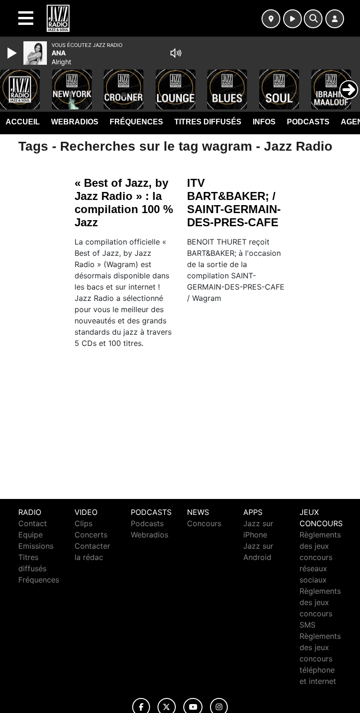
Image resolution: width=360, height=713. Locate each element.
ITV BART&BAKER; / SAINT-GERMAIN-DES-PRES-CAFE (234, 202)
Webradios (74, 122)
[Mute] (176, 53)
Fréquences (136, 122)
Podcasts (308, 122)
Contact (32, 523)
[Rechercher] (313, 18)
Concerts (91, 534)
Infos (264, 122)
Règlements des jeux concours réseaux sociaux (320, 557)
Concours (204, 523)
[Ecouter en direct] (292, 18)
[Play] (13, 53)
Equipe (30, 534)
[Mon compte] (334, 18)
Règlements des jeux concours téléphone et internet (320, 658)
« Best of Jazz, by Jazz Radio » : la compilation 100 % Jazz (124, 202)
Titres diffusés (207, 122)
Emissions (35, 546)
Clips (83, 523)
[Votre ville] (271, 18)
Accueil (23, 122)
